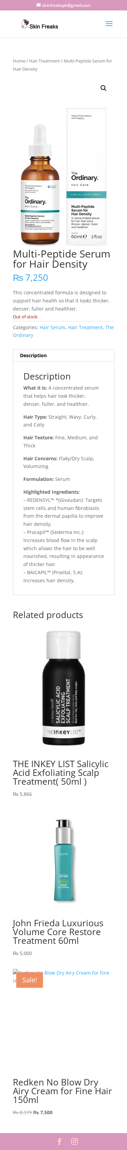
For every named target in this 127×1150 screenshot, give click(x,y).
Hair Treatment (44, 61)
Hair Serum (52, 327)
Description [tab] (33, 355)
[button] (104, 88)
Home (19, 61)
